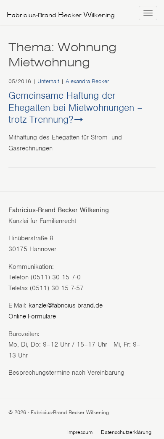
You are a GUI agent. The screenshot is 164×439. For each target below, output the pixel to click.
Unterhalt (48, 81)
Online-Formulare (32, 316)
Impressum (80, 432)
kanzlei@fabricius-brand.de (66, 305)
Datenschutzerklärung (126, 432)
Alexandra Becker (87, 81)
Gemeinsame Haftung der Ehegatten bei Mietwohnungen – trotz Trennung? (75, 107)
